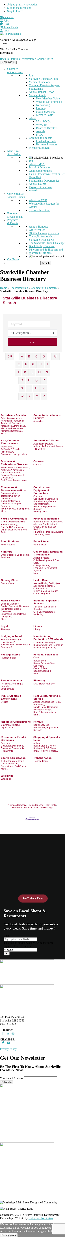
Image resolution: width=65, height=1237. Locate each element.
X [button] (30, 396)
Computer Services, (10, 501)
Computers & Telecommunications (14, 489)
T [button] (29, 388)
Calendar (8, 17)
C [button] (36, 356)
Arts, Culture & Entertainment (10, 442)
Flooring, (37, 511)
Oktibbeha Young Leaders (44, 233)
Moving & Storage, (42, 709)
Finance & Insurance (46, 518)
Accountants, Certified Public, (15, 467)
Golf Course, (21, 766)
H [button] (41, 364)
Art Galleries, (7, 446)
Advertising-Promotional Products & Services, (13, 422)
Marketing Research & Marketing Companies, (12, 429)
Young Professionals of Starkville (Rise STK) (42, 238)
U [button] (36, 388)
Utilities (4, 702)
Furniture (6, 551)
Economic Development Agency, (45, 569)
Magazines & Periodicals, (13, 426)
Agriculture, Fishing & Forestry (46, 416)
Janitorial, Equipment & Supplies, (44, 608)
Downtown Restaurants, (12, 748)
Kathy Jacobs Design (41, 1218)
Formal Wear (41, 541)
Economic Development (15, 215)
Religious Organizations (16, 721)
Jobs (6, 20)
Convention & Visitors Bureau (16, 195)
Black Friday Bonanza (42, 246)
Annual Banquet (38, 226)
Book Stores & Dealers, (44, 745)
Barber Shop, (39, 660)
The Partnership (19, 287)
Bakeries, (5, 743)
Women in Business (40, 252)
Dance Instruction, (10, 763)
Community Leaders (40, 137)
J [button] (18, 372)
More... (4, 433)
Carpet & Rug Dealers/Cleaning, (42, 669)
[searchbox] (24, 263)
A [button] (22, 356)
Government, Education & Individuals (48, 553)
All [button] (55, 356)
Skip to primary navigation (22, 4)
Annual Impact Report (41, 91)
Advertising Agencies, (11, 418)
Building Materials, (10, 604)
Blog (6, 23)
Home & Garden (10, 600)
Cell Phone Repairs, (11, 480)
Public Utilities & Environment (11, 697)
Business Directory (17, 805)
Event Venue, (7, 766)
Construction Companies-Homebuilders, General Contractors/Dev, (45, 501)
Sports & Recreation (13, 757)
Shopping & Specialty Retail (46, 738)
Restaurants (7, 751)
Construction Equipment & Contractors (41, 490)
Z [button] (44, 396)
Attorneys (5, 629)
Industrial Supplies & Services (46, 602)
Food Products (10, 541)
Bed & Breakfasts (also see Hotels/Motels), (14, 640)
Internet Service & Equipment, (15, 508)
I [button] (47, 364)
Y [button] (37, 396)
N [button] (47, 372)
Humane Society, (9, 524)
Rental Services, (41, 725)
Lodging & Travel (11, 636)
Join (6, 30)
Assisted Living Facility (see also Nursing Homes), (46, 584)
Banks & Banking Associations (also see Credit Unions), (48, 523)
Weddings (7, 775)
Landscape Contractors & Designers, (13, 615)
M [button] (39, 372)
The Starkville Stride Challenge (47, 243)
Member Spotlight (39, 147)
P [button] (29, 380)
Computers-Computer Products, (11, 504)
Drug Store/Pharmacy (44, 683)
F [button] (26, 364)
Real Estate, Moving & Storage (46, 697)
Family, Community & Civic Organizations (14, 520)
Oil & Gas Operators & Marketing (44, 613)
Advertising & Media (13, 414)
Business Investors (46, 144)
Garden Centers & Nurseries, (15, 606)
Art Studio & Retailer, (11, 449)
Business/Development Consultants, (12, 476)
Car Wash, (38, 666)
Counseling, (39, 593)
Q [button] (36, 380)
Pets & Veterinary (11, 680)
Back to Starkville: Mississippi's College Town (26, 58)
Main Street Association (14, 152)
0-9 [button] (10, 356)
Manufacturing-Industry (44, 647)
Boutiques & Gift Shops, (45, 748)
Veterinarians (7, 689)
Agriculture (38, 421)
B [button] (29, 356)
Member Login (44, 114)
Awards (40, 131)
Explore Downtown (40, 187)
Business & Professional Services (14, 463)
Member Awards (45, 111)
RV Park (37, 730)
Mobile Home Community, (46, 707)
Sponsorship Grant (39, 210)
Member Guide (37, 95)
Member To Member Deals (25, 807)
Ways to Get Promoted (49, 101)
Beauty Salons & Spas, (44, 663)
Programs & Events (12, 221)
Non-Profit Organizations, (13, 527)
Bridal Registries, (41, 751)
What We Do (43, 121)
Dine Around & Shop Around (46, 249)
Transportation (42, 757)
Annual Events (37, 183)
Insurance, (38, 534)
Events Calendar (36, 805)
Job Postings (46, 807)
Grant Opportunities (40, 170)
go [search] (33, 341)
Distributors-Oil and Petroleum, (48, 645)
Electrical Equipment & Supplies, (44, 507)
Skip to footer (15, 11)
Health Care (40, 580)
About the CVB (38, 200)
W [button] (22, 396)
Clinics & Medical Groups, (46, 591)
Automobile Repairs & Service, (48, 446)
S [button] (22, 388)
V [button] (44, 388)
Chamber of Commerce (15, 70)
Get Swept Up (37, 229)
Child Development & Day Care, (46, 561)
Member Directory (39, 82)
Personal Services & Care (45, 656)
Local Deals (10, 27)
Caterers (38, 461)
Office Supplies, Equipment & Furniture (15, 556)
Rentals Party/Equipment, (45, 727)
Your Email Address (11, 1078)
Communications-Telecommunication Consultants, (10, 496)
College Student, (41, 565)
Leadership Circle (46, 141)
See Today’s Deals (33, 898)
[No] (19, 1235)
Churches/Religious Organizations (10, 726)
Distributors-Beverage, (44, 642)
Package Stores (10, 654)
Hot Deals (51, 805)
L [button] (32, 372)
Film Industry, (7, 452)
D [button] (44, 356)
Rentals (38, 721)
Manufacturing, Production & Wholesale (48, 638)
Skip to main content (19, 7)
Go (6, 953)
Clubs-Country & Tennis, (13, 761)
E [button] (19, 364)
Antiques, (38, 743)
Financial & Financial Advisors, (48, 532)
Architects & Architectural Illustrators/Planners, (13, 471)
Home (3, 287)
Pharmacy (39, 680)
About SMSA (37, 164)
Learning (41, 108)
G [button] (33, 364)
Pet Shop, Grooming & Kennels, (12, 685)
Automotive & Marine (46, 440)
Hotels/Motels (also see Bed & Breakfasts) (15, 646)
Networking (43, 105)
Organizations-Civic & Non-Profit (14, 531)
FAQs (39, 134)
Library (37, 626)
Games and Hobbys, (11, 454)
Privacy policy (8, 1235)
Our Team (13, 259)
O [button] (22, 380)
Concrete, (38, 496)
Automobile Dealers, (43, 444)
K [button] (25, 372)
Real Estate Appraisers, (44, 712)
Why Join (41, 124)
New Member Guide (48, 98)
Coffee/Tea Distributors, (12, 745)
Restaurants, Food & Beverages (13, 738)
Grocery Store (9, 580)
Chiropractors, (40, 588)
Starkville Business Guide (43, 78)
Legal (4, 626)
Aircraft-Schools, (41, 558)
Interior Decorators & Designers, (11, 610)
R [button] (44, 380)
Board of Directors (46, 128)
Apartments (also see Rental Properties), (47, 703)
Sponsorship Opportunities (44, 180)
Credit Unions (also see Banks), (45, 528)
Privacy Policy (8, 1049)
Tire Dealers (39, 449)
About (32, 118)
